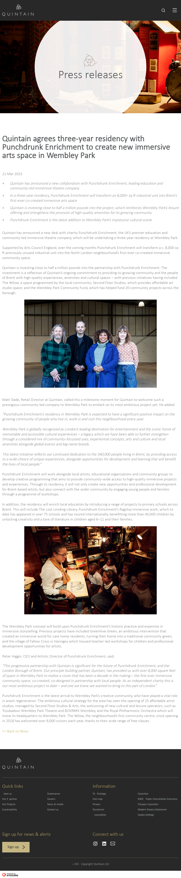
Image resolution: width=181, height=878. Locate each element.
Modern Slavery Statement (152, 809)
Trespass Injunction (148, 804)
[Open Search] (163, 10)
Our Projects (8, 804)
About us (7, 794)
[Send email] (95, 843)
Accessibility (99, 815)
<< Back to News (15, 731)
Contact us (52, 809)
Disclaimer (98, 809)
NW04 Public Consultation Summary (157, 799)
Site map (97, 799)
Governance (53, 794)
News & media (55, 804)
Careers (51, 799)
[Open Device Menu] (175, 10)
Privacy (96, 804)
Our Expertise (9, 799)
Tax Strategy (99, 794)
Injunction (143, 794)
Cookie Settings (146, 815)
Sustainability (9, 809)
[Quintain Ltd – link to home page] (18, 10)
